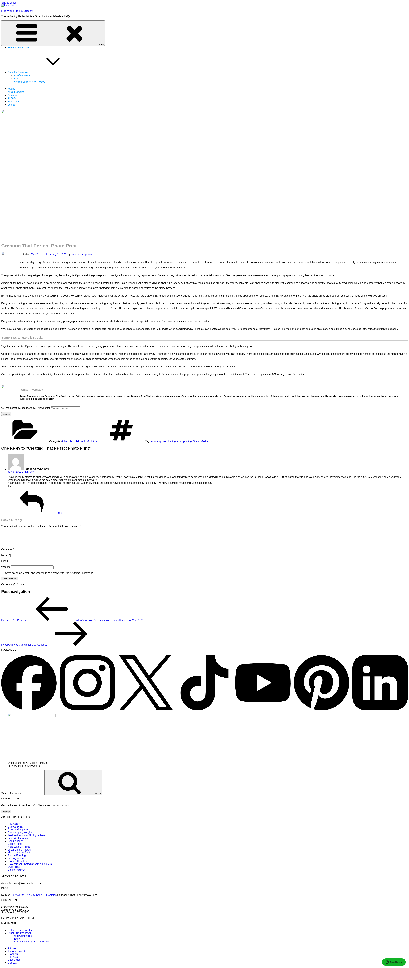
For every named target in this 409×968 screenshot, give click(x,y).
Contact (11, 104)
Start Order (13, 101)
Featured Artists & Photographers (26, 835)
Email (5, 561)
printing (187, 441)
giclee (162, 441)
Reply (59, 512)
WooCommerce (22, 75)
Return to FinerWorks (18, 47)
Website (6, 567)
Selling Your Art (16, 869)
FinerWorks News (18, 838)
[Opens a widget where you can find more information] (394, 962)
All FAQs (12, 98)
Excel (16, 78)
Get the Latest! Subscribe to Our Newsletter (25, 408)
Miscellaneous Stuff (19, 852)
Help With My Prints (86, 441)
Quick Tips (14, 867)
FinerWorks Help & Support (16, 11)
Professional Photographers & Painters (30, 864)
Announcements (16, 91)
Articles (11, 88)
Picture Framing (17, 855)
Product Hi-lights (17, 861)
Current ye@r (9, 584)
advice (154, 441)
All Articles (68, 441)
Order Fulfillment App (18, 72)
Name (5, 555)
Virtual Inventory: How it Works (29, 81)
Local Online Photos (19, 849)
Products (12, 95)
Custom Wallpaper (18, 829)
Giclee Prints (15, 844)
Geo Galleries (15, 841)
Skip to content (9, 2)
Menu (101, 44)
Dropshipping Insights (20, 832)
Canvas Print (15, 826)
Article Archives (10, 883)
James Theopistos (81, 254)
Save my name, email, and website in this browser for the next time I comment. (49, 573)
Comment (7, 549)
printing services (17, 858)
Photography (175, 441)
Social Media (200, 441)
